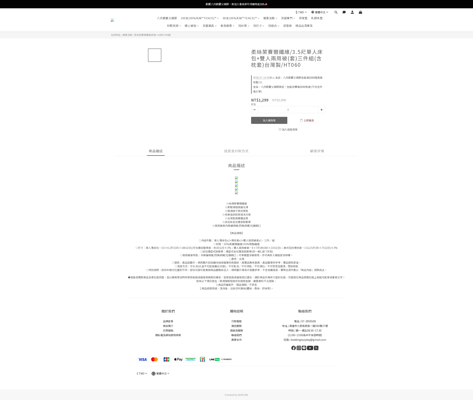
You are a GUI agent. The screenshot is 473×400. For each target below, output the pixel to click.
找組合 (272, 26)
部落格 (287, 26)
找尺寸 (257, 26)
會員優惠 (226, 26)
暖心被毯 (190, 26)
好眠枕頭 (172, 26)
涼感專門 (286, 18)
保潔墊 (303, 18)
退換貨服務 (236, 330)
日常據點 (168, 330)
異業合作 (236, 339)
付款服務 (236, 321)
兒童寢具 (208, 26)
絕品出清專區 (304, 26)
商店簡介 (168, 326)
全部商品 (115, 35)
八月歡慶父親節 (167, 18)
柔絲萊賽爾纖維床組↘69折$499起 (152, 35)
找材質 (242, 26)
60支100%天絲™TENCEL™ (240, 18)
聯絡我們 (236, 335)
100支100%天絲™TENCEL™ (198, 18)
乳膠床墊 (317, 18)
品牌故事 (168, 321)
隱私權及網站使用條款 (168, 335)
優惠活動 (269, 18)
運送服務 (236, 326)
